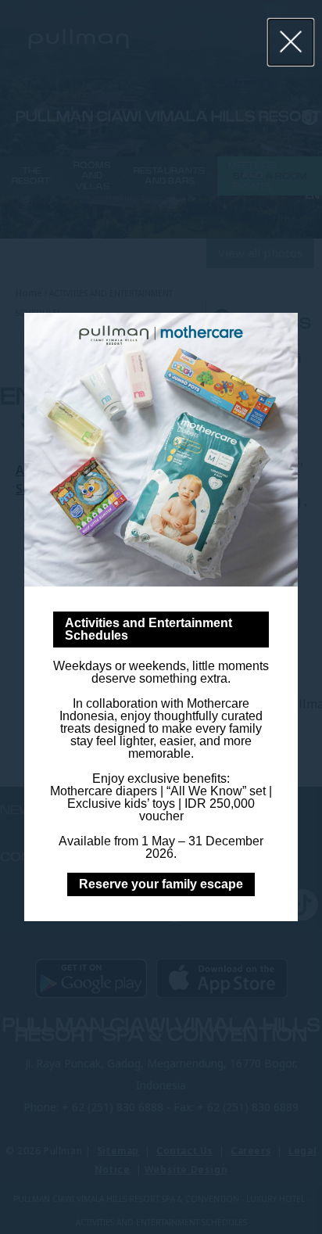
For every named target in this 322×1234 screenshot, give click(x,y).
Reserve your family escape (161, 884)
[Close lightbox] (291, 42)
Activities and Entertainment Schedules (148, 629)
